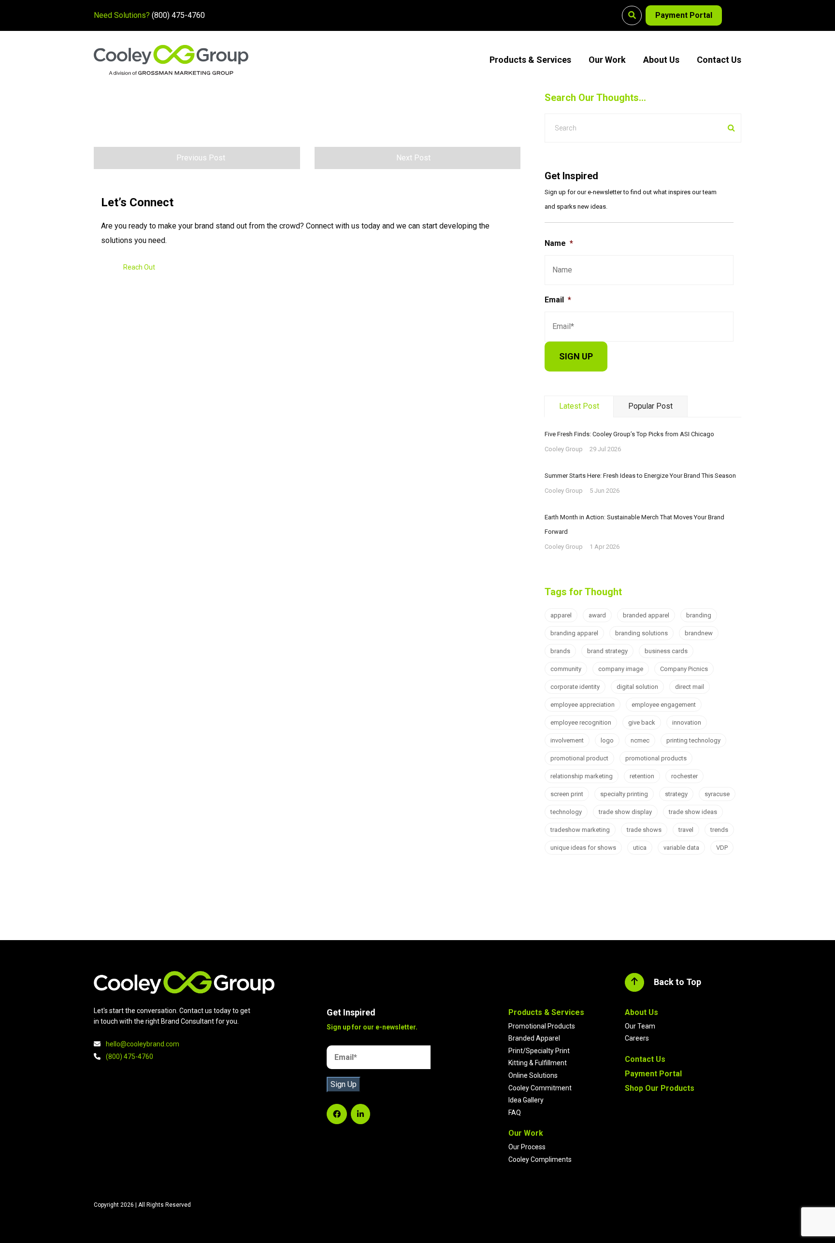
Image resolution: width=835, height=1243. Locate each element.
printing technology (693, 740)
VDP (722, 847)
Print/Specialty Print (539, 1051)
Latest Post (579, 406)
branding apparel (574, 633)
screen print (566, 794)
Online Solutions (533, 1075)
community (565, 668)
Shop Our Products (659, 1088)
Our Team (640, 1026)
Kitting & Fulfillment (537, 1063)
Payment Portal (683, 15)
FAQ (514, 1112)
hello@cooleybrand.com (142, 1044)
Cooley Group (564, 449)
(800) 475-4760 (178, 15)
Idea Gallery (526, 1100)
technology (566, 811)
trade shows (644, 829)
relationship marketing (581, 776)
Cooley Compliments (540, 1159)
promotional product (579, 758)
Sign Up (344, 1084)
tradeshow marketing (580, 829)
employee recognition (580, 722)
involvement (567, 740)
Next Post (413, 157)
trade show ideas (693, 811)
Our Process (527, 1147)
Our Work (607, 60)
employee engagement (664, 704)
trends (719, 829)
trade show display (625, 811)
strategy (676, 794)
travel (685, 829)
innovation (686, 722)
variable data (681, 847)
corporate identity (575, 686)
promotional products (656, 758)
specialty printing (624, 794)
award (597, 615)
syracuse (717, 794)
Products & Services (530, 60)
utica (640, 847)
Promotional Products (541, 1026)
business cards (666, 651)
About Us (661, 60)
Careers (637, 1038)
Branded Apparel (534, 1038)
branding (698, 615)
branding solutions (641, 633)
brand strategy (607, 651)
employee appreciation (582, 704)
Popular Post (650, 406)
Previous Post (200, 157)
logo (607, 740)
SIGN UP (576, 356)
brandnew (699, 633)
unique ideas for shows (583, 847)
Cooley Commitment (540, 1088)
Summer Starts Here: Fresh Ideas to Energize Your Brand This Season (640, 475)
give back (641, 722)
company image (620, 668)
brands (560, 651)
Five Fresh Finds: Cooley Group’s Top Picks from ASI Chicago (629, 434)
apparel (561, 615)
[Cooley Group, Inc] (171, 60)
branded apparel (646, 615)
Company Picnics (684, 668)
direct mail (689, 686)
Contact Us (719, 60)
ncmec (640, 740)
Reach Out (139, 267)
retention (642, 776)
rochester (684, 776)
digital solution (637, 686)
